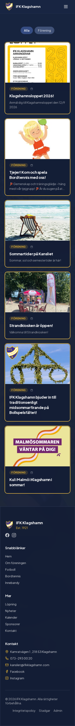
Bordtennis (13, 576)
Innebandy (12, 583)
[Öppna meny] (66, 6)
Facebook (17, 671)
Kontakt (11, 630)
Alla (27, 30)
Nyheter (10, 611)
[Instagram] (14, 535)
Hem (8, 556)
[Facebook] (7, 535)
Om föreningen (15, 563)
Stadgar (44, 710)
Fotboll (10, 569)
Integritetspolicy (24, 710)
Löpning (10, 604)
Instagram (17, 678)
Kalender (11, 617)
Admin (58, 710)
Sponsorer (12, 624)
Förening (44, 30)
